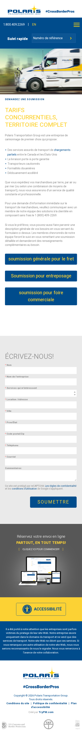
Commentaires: (13, 468)
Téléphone (11, 445)
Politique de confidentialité (50, 703)
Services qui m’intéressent (21, 388)
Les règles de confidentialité (60, 486)
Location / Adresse (16, 399)
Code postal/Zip (14, 434)
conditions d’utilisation (24, 489)
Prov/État (11, 422)
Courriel (10, 457)
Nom (8, 365)
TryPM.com (46, 712)
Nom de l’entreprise (16, 376)
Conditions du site (17, 703)
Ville (8, 411)
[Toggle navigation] (76, 25)
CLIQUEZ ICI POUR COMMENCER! (41, 549)
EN (34, 24)
